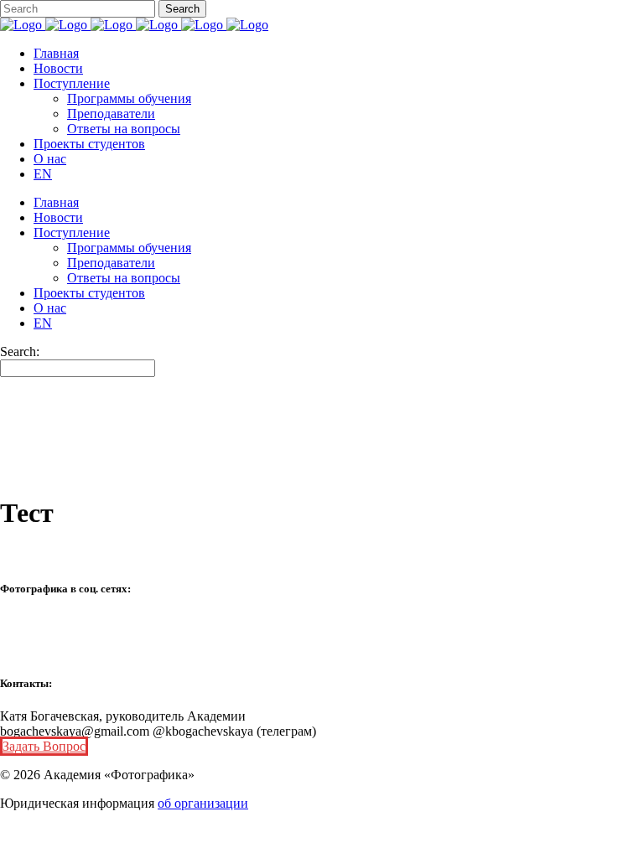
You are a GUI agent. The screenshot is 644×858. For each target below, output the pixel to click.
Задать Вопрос (44, 746)
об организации (203, 803)
